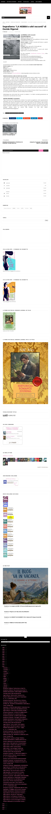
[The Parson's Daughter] (28, 461)
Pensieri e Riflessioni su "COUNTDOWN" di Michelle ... (15, 777)
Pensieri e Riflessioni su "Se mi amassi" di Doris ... (14, 801)
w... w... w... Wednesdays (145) (10, 729)
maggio (5, 680)
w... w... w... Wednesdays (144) (10, 756)
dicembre (5, 668)
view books (16, 485)
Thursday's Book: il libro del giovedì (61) (12, 722)
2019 (3, 659)
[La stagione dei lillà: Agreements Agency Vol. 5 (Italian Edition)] (6, 465)
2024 (3, 651)
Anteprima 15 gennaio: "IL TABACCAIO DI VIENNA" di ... (15, 753)
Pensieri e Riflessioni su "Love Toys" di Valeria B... (14, 768)
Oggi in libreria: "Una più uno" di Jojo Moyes (13, 794)
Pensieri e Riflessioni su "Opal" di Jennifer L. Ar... (14, 773)
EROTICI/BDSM (39, 1)
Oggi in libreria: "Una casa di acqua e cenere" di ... (14, 770)
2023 (3, 652)
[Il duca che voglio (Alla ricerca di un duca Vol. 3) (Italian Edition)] (18, 461)
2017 (3, 663)
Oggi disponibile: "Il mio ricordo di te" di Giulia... (14, 772)
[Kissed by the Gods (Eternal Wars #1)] (14, 461)
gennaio (5, 686)
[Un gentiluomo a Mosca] (6, 461)
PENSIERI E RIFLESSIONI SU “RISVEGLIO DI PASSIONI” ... (14, 791)
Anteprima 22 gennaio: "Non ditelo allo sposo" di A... (15, 731)
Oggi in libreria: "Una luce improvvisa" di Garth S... (14, 792)
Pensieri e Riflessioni (7, 208)
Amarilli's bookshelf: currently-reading (12, 428)
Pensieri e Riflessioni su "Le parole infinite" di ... (14, 720)
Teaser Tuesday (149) (8, 736)
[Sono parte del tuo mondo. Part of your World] (33, 461)
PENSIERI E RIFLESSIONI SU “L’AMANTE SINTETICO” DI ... (15, 739)
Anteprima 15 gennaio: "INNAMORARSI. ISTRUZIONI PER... (15, 765)
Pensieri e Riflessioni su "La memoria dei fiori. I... (14, 714)
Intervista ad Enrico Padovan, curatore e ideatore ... (14, 755)
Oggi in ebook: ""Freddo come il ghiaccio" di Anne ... (14, 744)
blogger (41, 150)
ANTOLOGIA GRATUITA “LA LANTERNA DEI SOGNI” (14, 779)
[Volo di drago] (4, 434)
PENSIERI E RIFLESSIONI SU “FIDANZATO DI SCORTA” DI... (15, 761)
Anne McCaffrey (9, 432)
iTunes (42, 53)
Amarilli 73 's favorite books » (43, 467)
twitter (26, 193)
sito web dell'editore (16, 73)
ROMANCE (3, 1)
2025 (3, 649)
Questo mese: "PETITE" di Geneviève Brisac (13, 780)
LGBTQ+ (32, 1)
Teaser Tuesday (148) (8, 763)
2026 (3, 647)
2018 (3, 661)
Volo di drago (8, 431)
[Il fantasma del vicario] (4, 465)
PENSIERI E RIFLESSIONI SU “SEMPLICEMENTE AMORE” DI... (15, 691)
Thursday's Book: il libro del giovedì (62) (12, 693)
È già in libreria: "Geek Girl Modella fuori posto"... (14, 732)
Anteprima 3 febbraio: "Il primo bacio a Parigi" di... (14, 688)
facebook (46, 150)
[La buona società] (4, 461)
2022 (3, 654)
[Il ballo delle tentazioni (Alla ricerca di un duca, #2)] (21, 461)
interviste (26, 208)
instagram (26, 188)
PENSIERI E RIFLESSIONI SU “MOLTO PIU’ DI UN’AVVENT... (15, 784)
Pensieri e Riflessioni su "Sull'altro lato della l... (13, 750)
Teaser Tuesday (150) (8, 705)
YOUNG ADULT (26, 1)
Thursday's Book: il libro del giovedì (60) (12, 751)
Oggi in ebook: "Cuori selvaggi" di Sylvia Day (13, 748)
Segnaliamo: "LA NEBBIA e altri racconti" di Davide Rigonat (9, 134)
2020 (3, 657)
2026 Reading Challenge (10, 478)
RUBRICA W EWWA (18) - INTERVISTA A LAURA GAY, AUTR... (16, 734)
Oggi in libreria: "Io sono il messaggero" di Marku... (14, 799)
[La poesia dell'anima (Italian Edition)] (9, 461)
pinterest (26, 191)
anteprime (8, 22)
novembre (5, 669)
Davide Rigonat (24, 22)
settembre (6, 673)
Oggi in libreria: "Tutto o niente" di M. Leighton (13, 724)
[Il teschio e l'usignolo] (4, 439)
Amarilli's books (8, 455)
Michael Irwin (9, 437)
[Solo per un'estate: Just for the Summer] (35, 461)
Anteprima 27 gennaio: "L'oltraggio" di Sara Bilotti (14, 717)
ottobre (5, 671)
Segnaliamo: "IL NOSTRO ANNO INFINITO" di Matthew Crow (16, 707)
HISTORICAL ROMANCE (11, 1)
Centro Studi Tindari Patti (15, 22)
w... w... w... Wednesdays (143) (10, 785)
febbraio (5, 685)
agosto (5, 674)
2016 (3, 664)
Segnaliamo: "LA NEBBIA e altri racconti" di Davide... (14, 789)
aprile (4, 681)
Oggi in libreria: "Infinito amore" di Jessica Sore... (14, 695)
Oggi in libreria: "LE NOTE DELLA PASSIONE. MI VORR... (15, 710)
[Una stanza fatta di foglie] (11, 461)
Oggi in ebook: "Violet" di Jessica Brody (12, 746)
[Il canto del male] (40, 461)
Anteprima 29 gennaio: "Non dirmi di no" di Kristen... (15, 700)
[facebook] (49, 812)
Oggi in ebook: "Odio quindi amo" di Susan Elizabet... (15, 743)
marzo (5, 683)
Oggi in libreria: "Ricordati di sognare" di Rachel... (14, 726)
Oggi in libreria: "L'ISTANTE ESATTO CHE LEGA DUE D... (15, 767)
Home (4, 22)
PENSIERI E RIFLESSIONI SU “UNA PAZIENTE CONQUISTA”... (15, 719)
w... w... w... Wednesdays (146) (10, 698)
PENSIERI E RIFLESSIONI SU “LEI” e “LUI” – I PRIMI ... (14, 727)
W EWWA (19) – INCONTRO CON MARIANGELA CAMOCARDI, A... (16, 703)
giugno (5, 678)
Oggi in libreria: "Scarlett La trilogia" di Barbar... (14, 738)
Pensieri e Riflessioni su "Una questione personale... (14, 741)
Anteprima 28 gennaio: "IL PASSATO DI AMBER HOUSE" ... (15, 712)
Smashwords (33, 53)
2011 (3, 809)
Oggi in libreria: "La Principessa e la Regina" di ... (14, 796)
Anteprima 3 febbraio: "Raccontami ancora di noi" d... (15, 690)
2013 (3, 805)
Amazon (39, 53)
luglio (4, 676)
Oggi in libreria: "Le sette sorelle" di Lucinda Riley (14, 797)
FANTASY (20, 1)
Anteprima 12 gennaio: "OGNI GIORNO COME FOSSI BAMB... (16, 775)
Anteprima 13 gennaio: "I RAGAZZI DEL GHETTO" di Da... (15, 787)
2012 (3, 807)
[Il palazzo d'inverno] (43, 461)
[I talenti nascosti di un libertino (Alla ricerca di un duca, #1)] (23, 461)
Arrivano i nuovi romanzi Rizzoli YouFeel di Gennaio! (14, 758)
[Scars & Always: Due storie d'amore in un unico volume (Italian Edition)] (26, 461)
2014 (3, 803)
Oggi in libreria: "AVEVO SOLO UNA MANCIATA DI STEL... (15, 708)
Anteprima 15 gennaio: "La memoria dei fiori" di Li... (14, 760)
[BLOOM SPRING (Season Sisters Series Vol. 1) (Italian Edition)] (16, 461)
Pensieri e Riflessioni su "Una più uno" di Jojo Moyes (14, 696)
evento (18, 208)
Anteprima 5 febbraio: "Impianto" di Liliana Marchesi (15, 702)
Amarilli (8, 480)
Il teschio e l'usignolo (10, 436)
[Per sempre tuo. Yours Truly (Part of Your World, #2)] (38, 461)
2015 (3, 666)
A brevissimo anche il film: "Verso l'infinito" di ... (14, 782)
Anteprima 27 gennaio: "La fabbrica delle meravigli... (15, 715)
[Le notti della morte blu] (45, 461)
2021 (3, 656)
